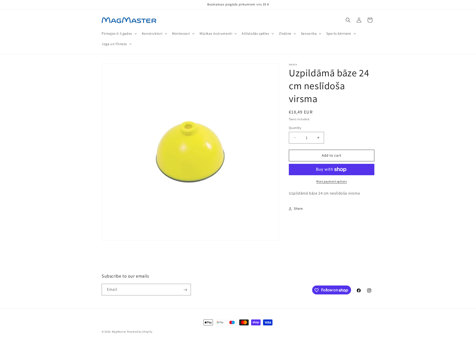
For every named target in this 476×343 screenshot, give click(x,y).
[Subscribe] (185, 290)
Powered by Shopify (139, 331)
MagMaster (119, 331)
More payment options (331, 181)
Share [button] (298, 208)
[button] (119, 33)
